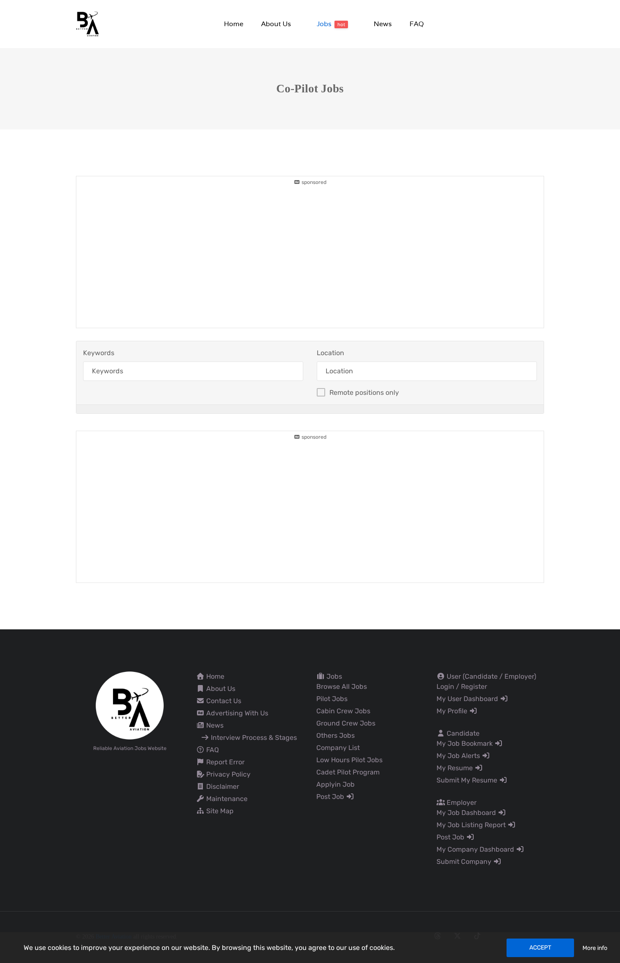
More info (594, 948)
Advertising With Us (236, 713)
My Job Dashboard (467, 813)
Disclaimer (222, 786)
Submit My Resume (468, 780)
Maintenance (226, 799)
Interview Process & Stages (253, 738)
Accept (540, 947)
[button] (275, 23)
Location (330, 353)
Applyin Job (335, 784)
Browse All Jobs (341, 686)
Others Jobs (335, 735)
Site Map (219, 811)
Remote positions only (364, 392)
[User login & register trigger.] (540, 24)
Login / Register (462, 686)
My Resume (455, 768)
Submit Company (465, 862)
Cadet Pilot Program (348, 772)
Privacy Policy (228, 774)
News (214, 725)
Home (214, 676)
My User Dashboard (468, 699)
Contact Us (223, 701)
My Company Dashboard (476, 849)
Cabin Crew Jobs (343, 711)
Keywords (98, 353)
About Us (220, 689)
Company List (338, 748)
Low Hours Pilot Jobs (349, 760)
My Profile (453, 711)
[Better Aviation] (88, 23)
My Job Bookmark (465, 743)
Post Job (331, 797)
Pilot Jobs (332, 699)
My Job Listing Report (472, 825)
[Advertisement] (310, 245)
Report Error (225, 762)
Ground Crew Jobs (345, 723)
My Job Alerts (459, 756)
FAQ (212, 750)
